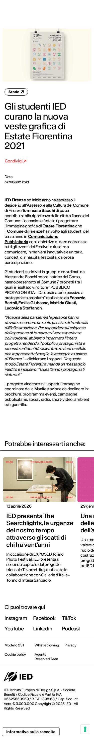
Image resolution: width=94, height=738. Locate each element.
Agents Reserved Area (46, 656)
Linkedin (42, 628)
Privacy (70, 645)
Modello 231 (14, 645)
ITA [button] (47, 10)
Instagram (16, 618)
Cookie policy (15, 654)
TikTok (69, 618)
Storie (14, 92)
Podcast (71, 628)
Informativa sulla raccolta (30, 731)
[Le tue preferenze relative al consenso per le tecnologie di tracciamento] (85, 729)
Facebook (44, 618)
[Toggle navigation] (86, 10)
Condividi (14, 160)
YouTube (14, 628)
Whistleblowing (47, 645)
